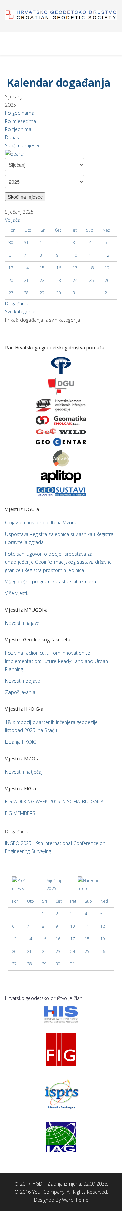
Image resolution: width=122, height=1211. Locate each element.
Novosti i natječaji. (24, 772)
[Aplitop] (61, 475)
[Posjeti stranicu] (61, 420)
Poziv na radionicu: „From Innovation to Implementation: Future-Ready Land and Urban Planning (56, 661)
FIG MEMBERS (20, 813)
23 (58, 280)
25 (91, 280)
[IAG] (61, 1136)
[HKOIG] (61, 404)
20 (10, 280)
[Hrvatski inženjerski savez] (61, 1013)
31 (75, 293)
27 (10, 293)
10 (75, 255)
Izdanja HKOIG (20, 742)
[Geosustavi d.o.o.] (61, 490)
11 (91, 255)
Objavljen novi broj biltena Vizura (40, 522)
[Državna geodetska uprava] (61, 385)
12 (107, 255)
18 (91, 268)
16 (58, 268)
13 (10, 268)
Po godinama (19, 113)
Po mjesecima (20, 121)
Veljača (12, 220)
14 (26, 268)
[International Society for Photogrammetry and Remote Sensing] (61, 1093)
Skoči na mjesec (22, 145)
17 (75, 268)
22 (42, 280)
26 (107, 280)
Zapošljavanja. (20, 692)
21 (26, 280)
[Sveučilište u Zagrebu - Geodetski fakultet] (61, 365)
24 (75, 280)
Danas (12, 137)
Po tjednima (18, 129)
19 (107, 268)
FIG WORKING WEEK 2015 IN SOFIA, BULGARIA (54, 801)
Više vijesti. (16, 593)
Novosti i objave (22, 680)
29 (42, 293)
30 (58, 293)
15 (42, 268)
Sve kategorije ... (22, 311)
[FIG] (61, 1048)
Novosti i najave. (22, 623)
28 (26, 293)
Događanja (16, 303)
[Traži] (61, 154)
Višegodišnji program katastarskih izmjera (50, 581)
